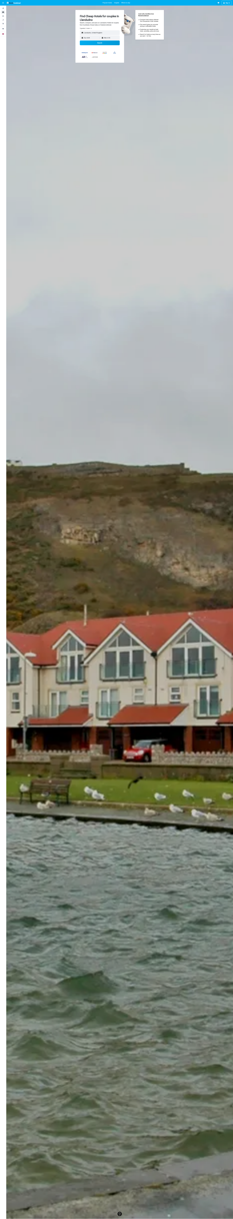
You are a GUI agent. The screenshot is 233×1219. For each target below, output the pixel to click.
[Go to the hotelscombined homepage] (14, 3)
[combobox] (86, 28)
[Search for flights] (3, 8)
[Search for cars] (3, 16)
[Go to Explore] (3, 23)
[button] (3, 3)
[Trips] (3, 29)
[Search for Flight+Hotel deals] (3, 20)
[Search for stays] (3, 12)
